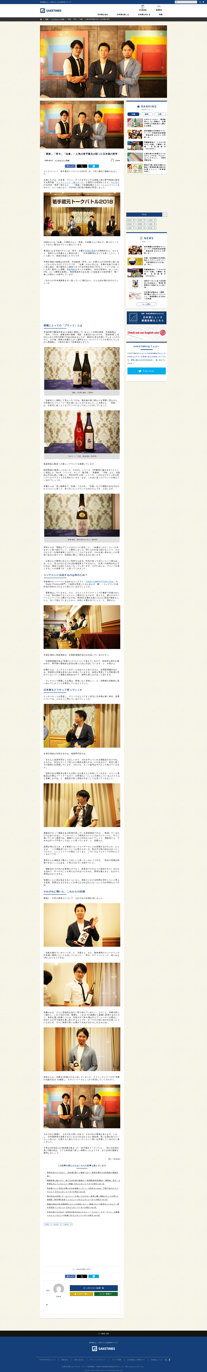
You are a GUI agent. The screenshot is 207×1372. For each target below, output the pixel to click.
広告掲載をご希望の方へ (136, 1360)
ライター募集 (117, 1360)
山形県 (131, 228)
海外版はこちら (157, 1360)
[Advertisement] (82, 304)
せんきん (115, 182)
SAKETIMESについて (47, 1360)
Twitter (200, 2)
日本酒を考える (144, 14)
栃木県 (57, 1224)
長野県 (141, 224)
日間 (133, 114)
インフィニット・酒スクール (70, 182)
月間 (160, 114)
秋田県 (68, 1224)
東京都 (131, 224)
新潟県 (131, 220)
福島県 (141, 228)
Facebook (203, 2)
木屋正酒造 (90, 251)
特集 (161, 14)
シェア (71, 166)
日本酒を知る (102, 14)
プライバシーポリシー (98, 1360)
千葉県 (151, 224)
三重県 (48, 1224)
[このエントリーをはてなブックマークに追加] (93, 166)
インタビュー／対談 (62, 160)
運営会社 (65, 1360)
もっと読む (146, 304)
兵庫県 (141, 220)
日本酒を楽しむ (123, 14)
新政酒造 (71, 269)
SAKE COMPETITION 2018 (100, 582)
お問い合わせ (79, 1360)
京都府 (152, 220)
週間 (147, 114)
